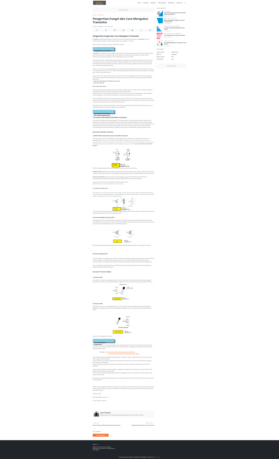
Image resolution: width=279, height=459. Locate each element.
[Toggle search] (185, 2)
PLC (169, 11)
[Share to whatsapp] (141, 30)
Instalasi (177, 26)
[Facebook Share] (97, 30)
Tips (172, 41)
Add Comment (101, 435)
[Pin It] (114, 30)
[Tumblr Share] (132, 30)
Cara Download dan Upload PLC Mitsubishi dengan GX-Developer (174, 13)
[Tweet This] (106, 30)
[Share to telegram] (150, 30)
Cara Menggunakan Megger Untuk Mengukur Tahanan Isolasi (123, 354)
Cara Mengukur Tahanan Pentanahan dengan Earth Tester (120, 352)
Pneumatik (160, 59)
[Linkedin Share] (123, 30)
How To (166, 11)
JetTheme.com (156, 457)
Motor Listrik (160, 57)
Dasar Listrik (167, 18)
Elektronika (167, 33)
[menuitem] (139, 2)
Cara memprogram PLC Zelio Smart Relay (174, 35)
